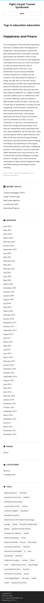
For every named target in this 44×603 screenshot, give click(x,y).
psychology (33, 565)
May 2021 (7, 265)
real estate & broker (12, 569)
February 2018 (9, 315)
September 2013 (10, 411)
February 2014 (9, 396)
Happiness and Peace (20, 36)
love (29, 551)
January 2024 (8, 245)
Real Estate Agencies (11, 200)
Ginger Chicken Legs (11, 196)
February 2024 (9, 242)
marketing (8, 556)
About (5, 452)
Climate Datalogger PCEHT (14, 193)
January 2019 (8, 295)
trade (34, 578)
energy (7, 524)
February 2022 (9, 261)
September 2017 (10, 330)
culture (25, 506)
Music (32, 560)
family (14, 524)
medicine (18, 556)
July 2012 (7, 423)
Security (26, 569)
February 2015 (9, 361)
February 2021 (9, 269)
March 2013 (8, 415)
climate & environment (13, 502)
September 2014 (10, 376)
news (6, 565)
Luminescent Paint (10, 204)
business (23, 493)
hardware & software (12, 533)
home (23, 538)
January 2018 (8, 319)
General (17, 173)
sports (26, 574)
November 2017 (9, 322)
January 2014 (8, 400)
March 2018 (8, 311)
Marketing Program (11, 208)
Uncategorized (25, 173)
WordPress (13, 600)
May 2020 (7, 280)
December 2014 (9, 369)
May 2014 (7, 388)
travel (6, 582)
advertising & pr (10, 493)
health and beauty (11, 538)
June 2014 (7, 384)
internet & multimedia (13, 551)
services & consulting (12, 574)
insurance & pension (12, 547)
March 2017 (8, 342)
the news (25, 578)
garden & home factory (21, 529)
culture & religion (11, 511)
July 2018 (7, 303)
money (25, 560)
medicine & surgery (12, 560)
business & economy (12, 497)
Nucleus (4, 598)
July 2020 (7, 272)
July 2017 (7, 338)
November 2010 (9, 434)
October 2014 (8, 373)
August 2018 (8, 299)
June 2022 (7, 253)
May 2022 (7, 257)
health (26, 533)
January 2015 (8, 365)
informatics (32, 542)
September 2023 (10, 249)
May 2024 (7, 230)
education (25, 511)
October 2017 (8, 326)
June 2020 (7, 276)
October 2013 (8, 407)
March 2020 (8, 284)
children (26, 497)
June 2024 (7, 226)
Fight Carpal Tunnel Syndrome (22, 6)
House (22, 542)
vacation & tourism (18, 582)
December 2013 (9, 403)
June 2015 (7, 353)
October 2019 (8, 292)
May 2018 (7, 307)
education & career (11, 515)
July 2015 (7, 349)
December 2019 (9, 288)
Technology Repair (11, 578)
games (7, 529)
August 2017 (8, 334)
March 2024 (8, 238)
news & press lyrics (18, 565)
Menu (22, 14)
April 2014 (7, 392)
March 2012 (8, 426)
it (24, 551)
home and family (11, 542)
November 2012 (9, 419)
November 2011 (9, 430)
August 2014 (8, 380)
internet (26, 547)
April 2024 (7, 234)
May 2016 (7, 346)
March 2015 (8, 357)
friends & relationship (28, 524)
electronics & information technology (19, 520)
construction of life (11, 506)
